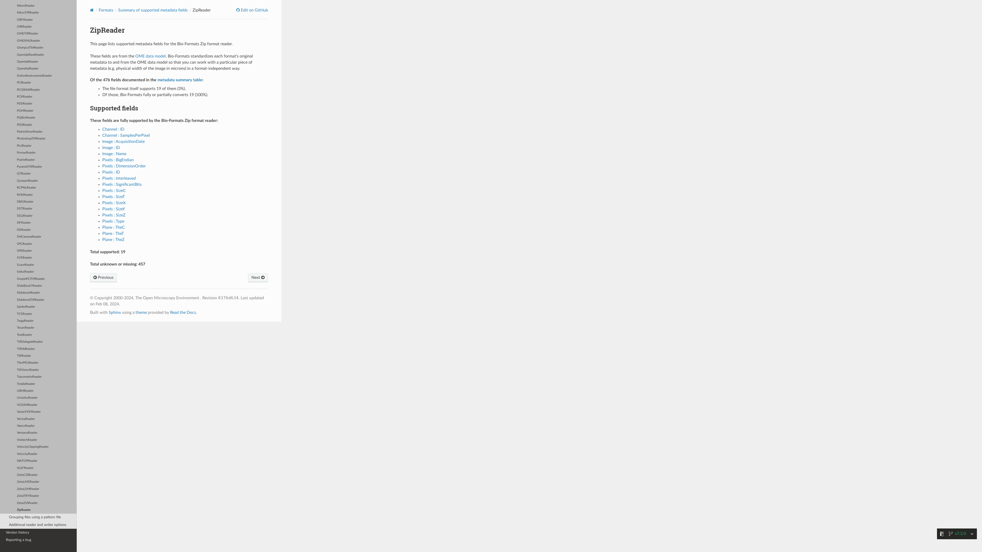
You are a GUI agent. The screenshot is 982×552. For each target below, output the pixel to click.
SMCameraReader (29, 236)
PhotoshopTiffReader (31, 138)
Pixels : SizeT (113, 197)
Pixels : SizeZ (114, 215)
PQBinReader (26, 117)
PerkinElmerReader (29, 131)
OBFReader (25, 19)
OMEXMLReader (28, 40)
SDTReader (24, 208)
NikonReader (26, 5)
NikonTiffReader (28, 12)
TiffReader (24, 355)
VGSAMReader (27, 405)
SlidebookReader (28, 292)
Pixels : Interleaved (119, 178)
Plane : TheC (113, 227)
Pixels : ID (111, 172)
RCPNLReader (26, 187)
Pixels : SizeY (113, 209)
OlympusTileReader (30, 47)
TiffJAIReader (26, 349)
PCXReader (24, 96)
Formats (106, 10)
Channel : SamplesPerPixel (126, 135)
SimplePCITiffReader (31, 279)
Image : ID (111, 148)
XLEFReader (25, 468)
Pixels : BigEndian (118, 160)
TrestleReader (26, 384)
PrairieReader (26, 159)
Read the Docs (183, 312)
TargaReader (25, 320)
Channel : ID (113, 129)
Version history (17, 532)
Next (256, 277)
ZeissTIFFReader (28, 495)
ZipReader (24, 510)
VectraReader (26, 419)
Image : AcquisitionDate (123, 142)
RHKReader (25, 194)
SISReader (24, 229)
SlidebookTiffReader (30, 299)
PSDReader (24, 124)
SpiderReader (26, 306)
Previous (105, 277)
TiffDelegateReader (30, 341)
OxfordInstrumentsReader (34, 75)
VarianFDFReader (29, 411)
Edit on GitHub (254, 10)
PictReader (24, 145)
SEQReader (24, 215)
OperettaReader (27, 68)
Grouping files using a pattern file (35, 517)
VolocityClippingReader (33, 446)
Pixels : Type (113, 221)
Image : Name (114, 154)
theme (141, 312)
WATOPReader (27, 460)
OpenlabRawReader (30, 54)
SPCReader (24, 244)
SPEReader (24, 250)
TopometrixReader (29, 376)
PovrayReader (26, 152)
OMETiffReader (27, 33)
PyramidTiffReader (29, 166)
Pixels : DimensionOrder (124, 166)
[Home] (92, 10)
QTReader (24, 173)
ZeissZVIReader (27, 503)
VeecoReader (26, 425)
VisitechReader (27, 440)
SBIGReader (25, 201)
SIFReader (24, 222)
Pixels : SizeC (114, 191)
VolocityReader (27, 454)
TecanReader (25, 327)
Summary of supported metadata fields (153, 10)
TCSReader (24, 314)
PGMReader (25, 110)
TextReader (24, 335)
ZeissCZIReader (27, 475)
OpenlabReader (27, 61)
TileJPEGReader (27, 362)
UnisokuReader (27, 397)
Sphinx (115, 312)
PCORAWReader (28, 89)
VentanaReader (27, 432)
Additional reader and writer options (37, 525)
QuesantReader (27, 180)
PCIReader (24, 82)
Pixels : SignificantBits (122, 184)
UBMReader (25, 390)
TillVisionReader (28, 370)
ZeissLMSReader (28, 481)
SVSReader (24, 257)
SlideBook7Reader (29, 285)
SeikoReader (25, 271)
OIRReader (24, 26)
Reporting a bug (18, 540)
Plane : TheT (113, 234)
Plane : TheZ (113, 240)
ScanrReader (25, 264)
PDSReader (24, 103)
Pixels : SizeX (114, 203)
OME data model (150, 56)
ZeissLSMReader (28, 489)
